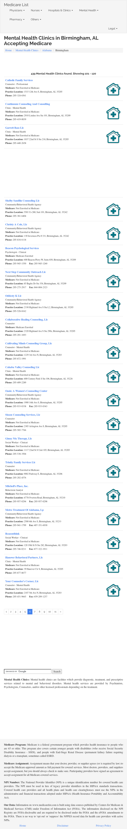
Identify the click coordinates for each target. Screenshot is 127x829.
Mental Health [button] (88, 10)
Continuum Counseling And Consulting (27, 104)
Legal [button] (112, 28)
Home (8, 50)
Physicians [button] (16, 10)
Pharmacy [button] (16, 19)
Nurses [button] (35, 10)
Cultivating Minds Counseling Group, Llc (28, 343)
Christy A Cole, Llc (16, 224)
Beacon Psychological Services (22, 248)
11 (55, 611)
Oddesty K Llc (13, 296)
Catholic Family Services (19, 80)
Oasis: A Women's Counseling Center (26, 391)
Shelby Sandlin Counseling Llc (22, 200)
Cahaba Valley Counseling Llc (22, 367)
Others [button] (35, 19)
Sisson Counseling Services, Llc (22, 414)
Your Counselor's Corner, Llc (22, 581)
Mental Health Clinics (27, 50)
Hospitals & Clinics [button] (59, 10)
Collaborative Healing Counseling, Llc (26, 319)
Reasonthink (12, 533)
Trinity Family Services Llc (20, 462)
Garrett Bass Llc (14, 128)
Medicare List (16, 4)
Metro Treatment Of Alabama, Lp (24, 510)
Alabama (47, 50)
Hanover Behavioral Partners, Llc (24, 557)
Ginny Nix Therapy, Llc (18, 438)
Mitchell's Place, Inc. (16, 486)
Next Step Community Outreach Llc (25, 272)
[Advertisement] (63, 62)
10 (49, 611)
